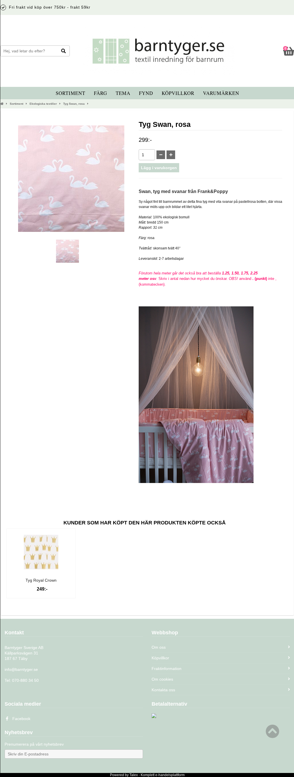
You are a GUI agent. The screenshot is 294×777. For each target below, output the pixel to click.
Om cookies (162, 679)
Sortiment (70, 93)
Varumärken (221, 93)
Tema (123, 93)
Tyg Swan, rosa (74, 103)
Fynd (146, 93)
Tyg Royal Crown (41, 580)
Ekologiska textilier (43, 103)
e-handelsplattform (170, 775)
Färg (100, 93)
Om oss (159, 647)
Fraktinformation (166, 668)
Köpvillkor (178, 93)
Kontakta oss (163, 690)
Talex (133, 775)
